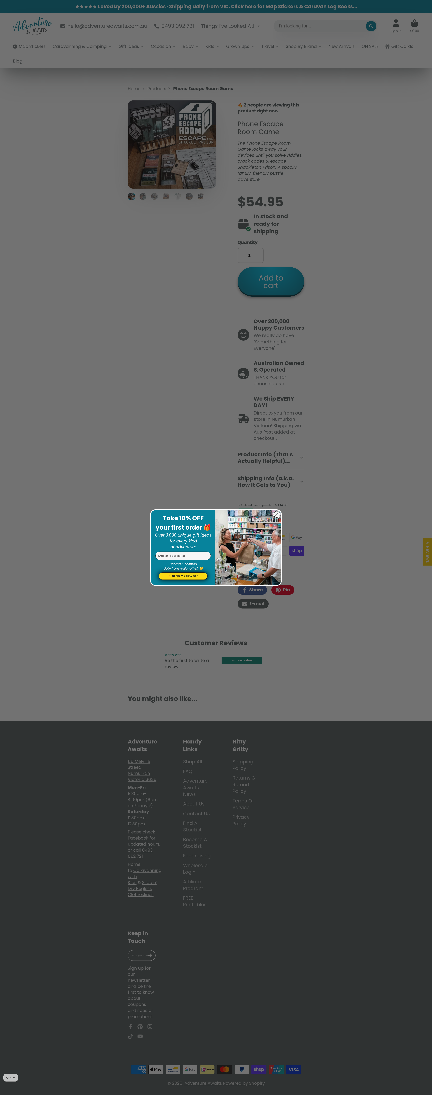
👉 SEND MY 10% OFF (183, 576)
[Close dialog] (277, 514)
